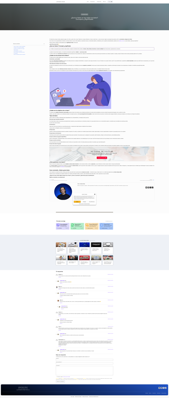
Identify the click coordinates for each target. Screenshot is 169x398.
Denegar (84, 201)
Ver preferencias (91, 201)
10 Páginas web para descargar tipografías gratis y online (95, 249)
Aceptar (77, 201)
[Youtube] (146, 187)
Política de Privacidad (87, 203)
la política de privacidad (66, 376)
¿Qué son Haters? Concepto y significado (19, 46)
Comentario (58, 365)
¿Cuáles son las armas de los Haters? (19, 47)
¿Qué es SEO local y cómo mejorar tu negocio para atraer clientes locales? (108, 262)
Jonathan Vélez (62, 280)
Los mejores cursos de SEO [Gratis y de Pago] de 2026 (84, 249)
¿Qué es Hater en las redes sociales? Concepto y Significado (61, 262)
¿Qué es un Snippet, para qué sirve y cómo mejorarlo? (96, 262)
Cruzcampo (62, 166)
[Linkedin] (148, 187)
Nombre (57, 358)
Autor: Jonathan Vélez (81, 183)
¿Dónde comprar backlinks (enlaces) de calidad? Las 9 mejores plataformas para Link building (72, 250)
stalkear (120, 40)
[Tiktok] (152, 187)
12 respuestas (16, 53)
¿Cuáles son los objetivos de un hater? (19, 48)
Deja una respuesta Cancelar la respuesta (19, 54)
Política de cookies (81, 203)
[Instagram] (150, 187)
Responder (60, 277)
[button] (94, 194)
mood (123, 40)
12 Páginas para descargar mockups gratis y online (107, 249)
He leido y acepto (63, 376)
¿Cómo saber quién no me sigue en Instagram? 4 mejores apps (84, 262)
